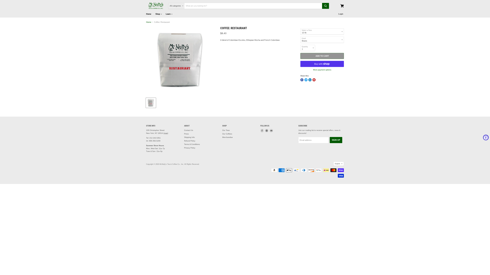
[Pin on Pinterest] (314, 79)
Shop (157, 14)
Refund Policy (189, 141)
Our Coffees (227, 134)
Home (148, 14)
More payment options (322, 70)
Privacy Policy (189, 148)
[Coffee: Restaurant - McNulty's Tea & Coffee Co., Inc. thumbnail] (151, 103)
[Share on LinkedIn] (309, 79)
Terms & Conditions (192, 144)
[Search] (325, 6)
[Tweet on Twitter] (306, 79)
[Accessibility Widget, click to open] (486, 137)
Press (186, 134)
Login (340, 14)
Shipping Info (189, 137)
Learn (168, 14)
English (337, 164)
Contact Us (188, 130)
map (166, 133)
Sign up (336, 140)
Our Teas (226, 130)
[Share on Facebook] (301, 79)
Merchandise (227, 137)
